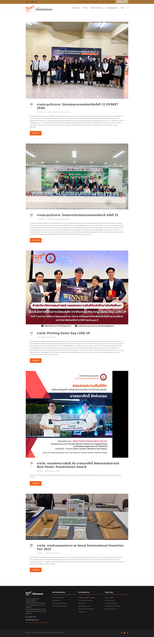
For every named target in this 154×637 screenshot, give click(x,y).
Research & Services (97, 8)
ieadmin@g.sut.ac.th (33, 620)
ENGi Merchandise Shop (112, 606)
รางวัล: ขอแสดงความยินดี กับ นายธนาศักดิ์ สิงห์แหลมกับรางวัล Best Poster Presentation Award (78, 465)
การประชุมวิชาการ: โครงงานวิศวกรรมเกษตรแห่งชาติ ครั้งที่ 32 (77, 215)
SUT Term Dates (110, 600)
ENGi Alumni (82, 603)
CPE (38, 337)
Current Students (94, 1)
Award (49, 112)
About (122, 8)
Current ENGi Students (85, 600)
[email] (26, 2)
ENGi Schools (56, 600)
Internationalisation (112, 8)
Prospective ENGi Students (87, 598)
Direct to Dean (122, 1)
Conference (56, 112)
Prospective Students (82, 1)
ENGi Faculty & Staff (85, 606)
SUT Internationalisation (59, 606)
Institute (42, 112)
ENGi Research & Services (60, 603)
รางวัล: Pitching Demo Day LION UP (63, 333)
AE (37, 112)
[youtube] (32, 2)
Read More (35, 133)
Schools (85, 8)
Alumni (102, 1)
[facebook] (29, 2)
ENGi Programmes (58, 598)
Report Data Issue (110, 609)
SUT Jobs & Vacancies (111, 603)
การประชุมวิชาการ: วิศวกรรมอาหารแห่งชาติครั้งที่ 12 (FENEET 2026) (77, 106)
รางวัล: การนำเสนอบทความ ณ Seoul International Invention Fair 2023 (80, 547)
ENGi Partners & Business (86, 609)
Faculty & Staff (110, 1)
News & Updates (65, 112)
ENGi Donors (82, 612)
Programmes (76, 8)
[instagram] (35, 2)
